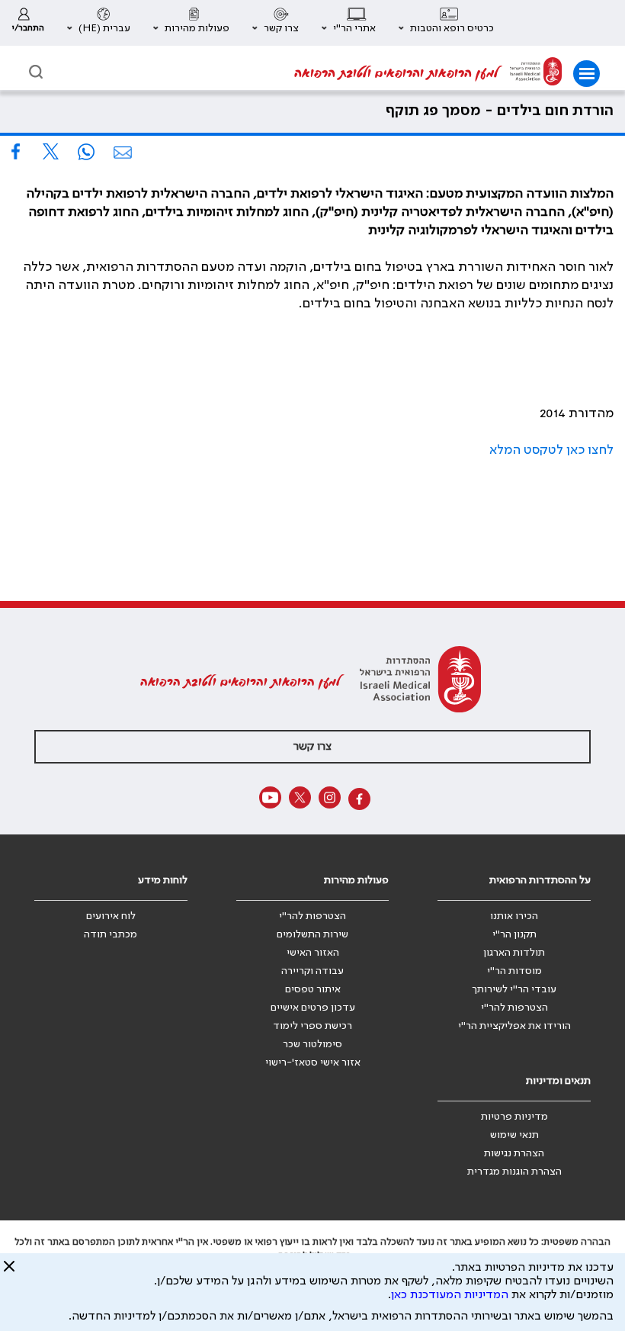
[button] (446, 23)
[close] (9, 1272)
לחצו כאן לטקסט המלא (551, 450)
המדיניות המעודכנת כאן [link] (449, 1295)
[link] (27, 22)
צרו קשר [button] (312, 747)
